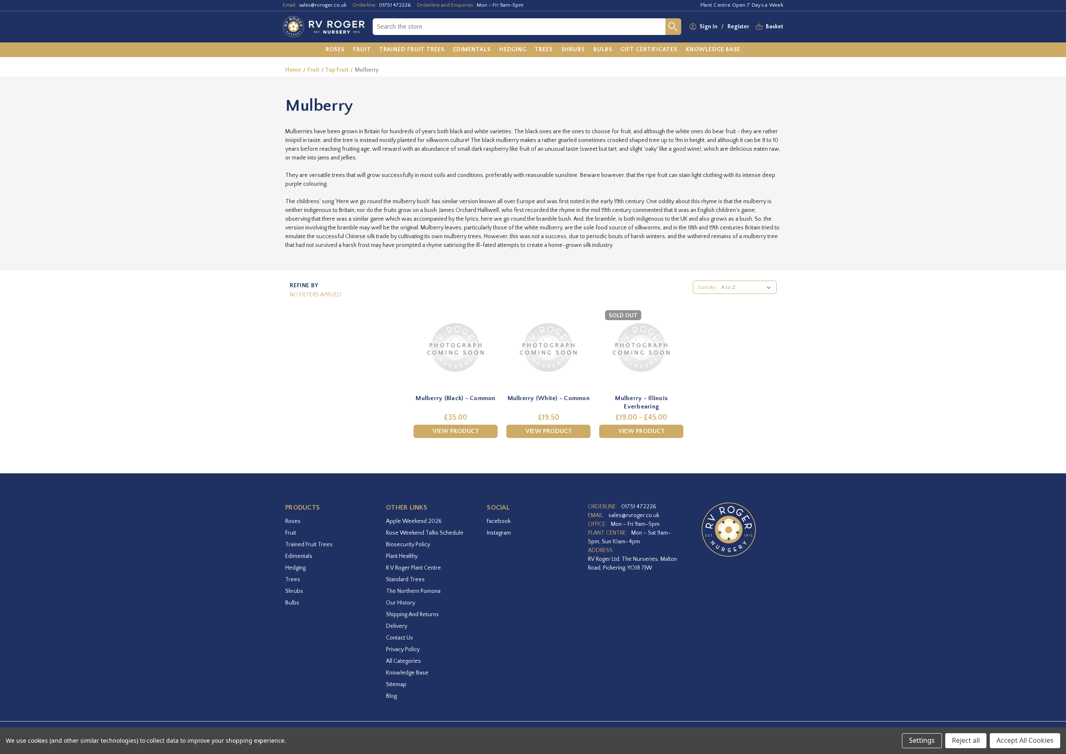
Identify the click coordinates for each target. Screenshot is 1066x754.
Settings (922, 740)
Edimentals (298, 556)
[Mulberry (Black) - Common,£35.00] (455, 347)
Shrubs (294, 591)
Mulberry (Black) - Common (455, 398)
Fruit (290, 533)
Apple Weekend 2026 (414, 521)
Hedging (295, 568)
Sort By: (707, 287)
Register (738, 26)
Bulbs (292, 603)
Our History (400, 603)
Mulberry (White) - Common (549, 398)
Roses (293, 521)
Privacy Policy (403, 649)
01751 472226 (395, 5)
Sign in (708, 26)
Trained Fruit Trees (309, 544)
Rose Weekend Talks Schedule (424, 533)
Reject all (966, 740)
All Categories (403, 661)
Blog (391, 696)
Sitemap (396, 684)
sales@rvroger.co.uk (322, 5)
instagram (499, 533)
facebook (499, 521)
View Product (456, 431)
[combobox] (519, 26)
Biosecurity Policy (408, 544)
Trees (292, 579)
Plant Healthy (402, 556)
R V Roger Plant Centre (413, 568)
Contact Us (399, 638)
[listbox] (747, 287)
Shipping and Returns (412, 614)
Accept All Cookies (1025, 740)
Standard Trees (405, 579)
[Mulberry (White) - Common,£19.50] (548, 347)
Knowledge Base (407, 672)
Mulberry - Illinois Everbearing (641, 402)
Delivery (396, 626)
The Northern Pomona (413, 591)
